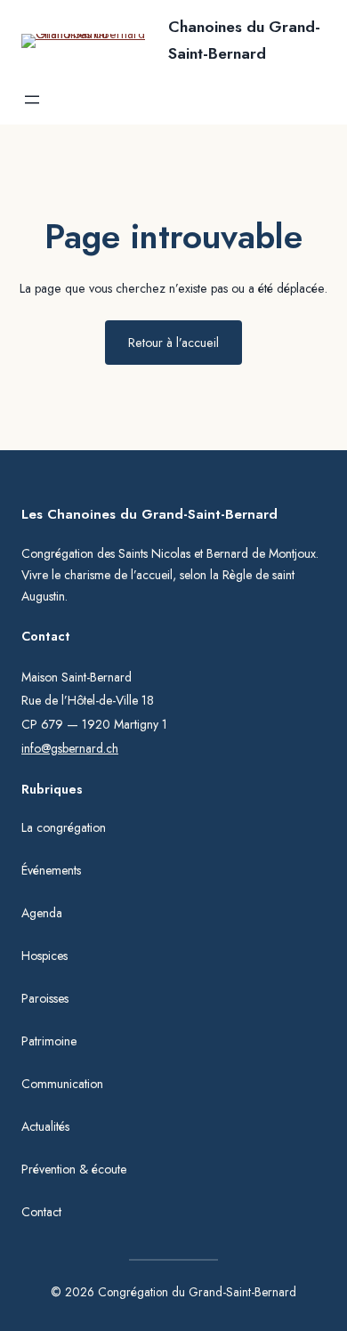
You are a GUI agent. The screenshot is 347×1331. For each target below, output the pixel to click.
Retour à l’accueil (173, 342)
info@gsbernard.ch (69, 748)
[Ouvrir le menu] (32, 99)
